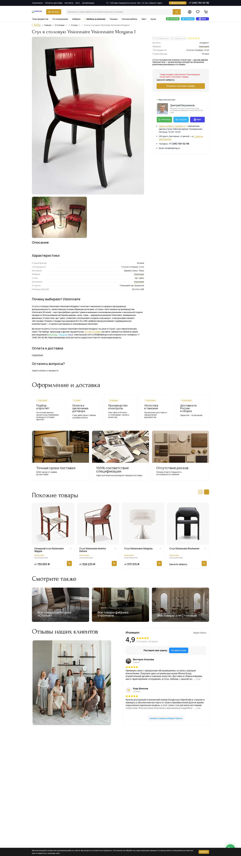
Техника (113, 19)
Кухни (153, 19)
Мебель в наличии (96, 19)
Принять (204, 851)
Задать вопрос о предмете (172, 126)
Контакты (69, 3)
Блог (78, 3)
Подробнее (37, 355)
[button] (200, 491)
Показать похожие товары (180, 85)
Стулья (74, 25)
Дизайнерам (88, 3)
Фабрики (76, 19)
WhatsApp (52, 334)
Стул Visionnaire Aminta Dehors (92, 550)
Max (70, 334)
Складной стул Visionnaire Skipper (49, 550)
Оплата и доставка (53, 3)
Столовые (59, 25)
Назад (37, 25)
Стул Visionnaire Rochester (184, 548)
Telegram (62, 334)
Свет (143, 19)
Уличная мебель (129, 19)
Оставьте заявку (93, 331)
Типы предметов (40, 19)
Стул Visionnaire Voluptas (138, 548)
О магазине (37, 3)
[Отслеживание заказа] (189, 12)
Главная (47, 25)
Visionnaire (139, 274)
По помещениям (60, 19)
